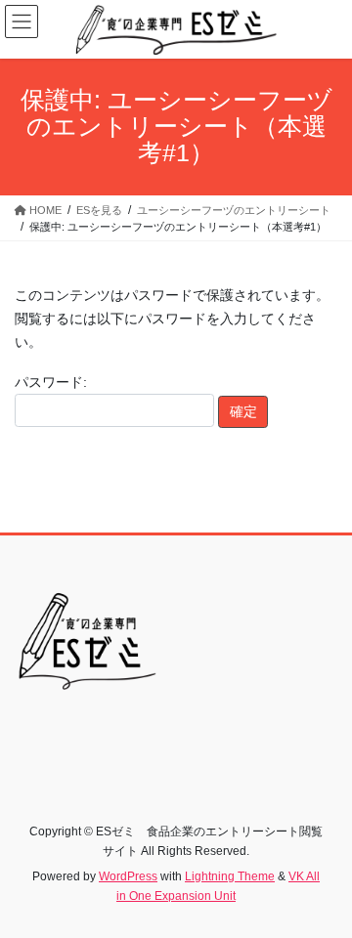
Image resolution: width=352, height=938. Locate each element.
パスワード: (51, 382)
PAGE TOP (324, 892)
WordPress (128, 876)
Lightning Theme (230, 876)
